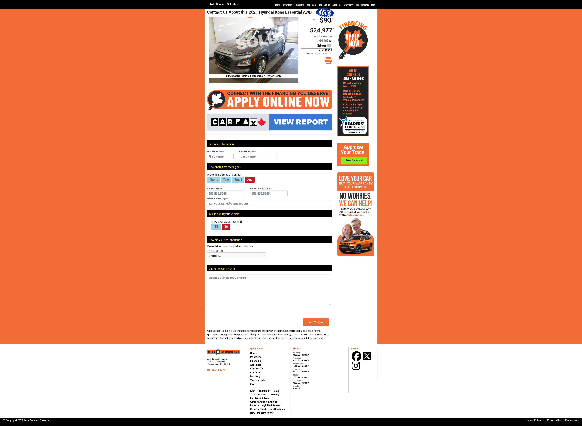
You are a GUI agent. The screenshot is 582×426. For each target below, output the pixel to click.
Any (249, 179)
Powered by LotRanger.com (563, 420)
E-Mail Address (217, 198)
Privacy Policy (533, 420)
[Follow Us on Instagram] (356, 366)
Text (226, 179)
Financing (299, 5)
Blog (276, 390)
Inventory (287, 5)
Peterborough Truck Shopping (267, 409)
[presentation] (220, 156)
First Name (215, 151)
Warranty (348, 5)
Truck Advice (257, 394)
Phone (213, 179)
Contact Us (324, 5)
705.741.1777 (217, 369)
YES (216, 226)
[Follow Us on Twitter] (367, 356)
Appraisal (311, 5)
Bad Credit (264, 390)
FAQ (252, 390)
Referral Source (215, 251)
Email (238, 179)
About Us (337, 5)
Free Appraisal (354, 160)
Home (277, 5)
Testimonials (362, 5)
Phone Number (214, 188)
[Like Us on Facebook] (356, 356)
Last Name (247, 151)
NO (226, 226)
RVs (373, 5)
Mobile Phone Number (261, 188)
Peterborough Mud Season (265, 405)
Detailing (274, 394)
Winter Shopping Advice (263, 401)
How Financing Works (262, 412)
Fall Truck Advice (260, 398)
